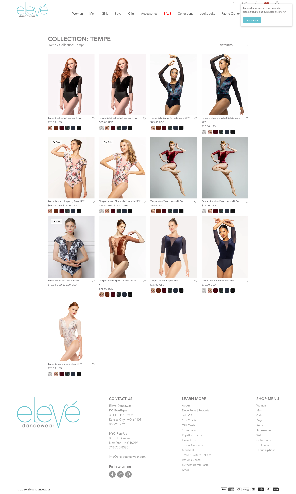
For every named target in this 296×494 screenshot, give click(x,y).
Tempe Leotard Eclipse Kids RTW (218, 281)
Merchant (188, 450)
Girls (259, 415)
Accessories (263, 430)
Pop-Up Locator (192, 435)
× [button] (290, 6)
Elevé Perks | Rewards (195, 410)
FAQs (185, 470)
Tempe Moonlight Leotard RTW (63, 281)
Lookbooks (263, 445)
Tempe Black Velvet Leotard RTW (64, 118)
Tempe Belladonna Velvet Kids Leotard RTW (221, 120)
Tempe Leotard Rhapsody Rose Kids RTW (119, 201)
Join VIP (187, 415)
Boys (259, 420)
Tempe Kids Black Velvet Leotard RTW (118, 118)
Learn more (252, 20)
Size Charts (189, 420)
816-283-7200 (118, 424)
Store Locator (190, 430)
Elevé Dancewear (39, 489)
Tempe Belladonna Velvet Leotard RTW (169, 118)
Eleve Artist (189, 440)
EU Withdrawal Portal (195, 465)
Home (52, 45)
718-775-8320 (118, 447)
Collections (263, 440)
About (186, 405)
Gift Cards (188, 425)
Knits (259, 425)
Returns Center (191, 460)
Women (261, 405)
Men (259, 410)
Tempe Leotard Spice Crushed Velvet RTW (117, 283)
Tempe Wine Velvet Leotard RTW (166, 201)
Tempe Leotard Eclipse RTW (164, 281)
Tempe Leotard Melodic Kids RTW (65, 364)
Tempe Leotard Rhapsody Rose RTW (66, 201)
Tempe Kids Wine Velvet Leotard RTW (220, 201)
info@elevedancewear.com (127, 457)
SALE (259, 435)
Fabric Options (265, 450)
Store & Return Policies (196, 455)
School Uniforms (192, 445)
